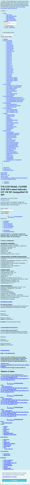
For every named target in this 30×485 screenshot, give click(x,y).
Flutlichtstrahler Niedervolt (12, 134)
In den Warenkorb (5, 211)
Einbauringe (9, 118)
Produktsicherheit (5, 350)
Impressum (6, 439)
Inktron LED (6, 455)
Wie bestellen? (7, 446)
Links (4, 428)
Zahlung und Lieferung (9, 443)
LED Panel (9, 92)
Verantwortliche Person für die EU (9, 327)
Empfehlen (6, 222)
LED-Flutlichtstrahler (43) (10, 462)
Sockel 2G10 (9, 42)
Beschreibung (6, 230)
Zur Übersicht (4, 172)
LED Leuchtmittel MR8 (11, 145)
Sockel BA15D (10, 45)
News (4, 447)
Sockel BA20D (10, 48)
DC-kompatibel (10, 132)
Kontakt (5, 426)
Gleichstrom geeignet (11, 136)
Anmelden (3, 10)
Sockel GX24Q (10, 69)
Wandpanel (9, 129)
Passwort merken (9, 26)
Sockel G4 (8, 61)
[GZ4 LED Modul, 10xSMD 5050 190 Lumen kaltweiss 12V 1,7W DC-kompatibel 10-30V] (15, 401)
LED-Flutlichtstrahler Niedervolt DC (14, 100)
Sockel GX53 (9, 71)
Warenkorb (6, 429)
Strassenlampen (10, 158)
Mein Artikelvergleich (11, 16)
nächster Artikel (4, 176)
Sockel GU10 (9, 65)
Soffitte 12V (9, 154)
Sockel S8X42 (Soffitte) (11, 80)
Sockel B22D (9, 44)
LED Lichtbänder (7, 108)
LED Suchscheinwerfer (11, 93)
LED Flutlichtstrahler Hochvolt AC (14, 97)
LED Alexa (9, 138)
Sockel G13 (9, 57)
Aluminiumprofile (10, 114)
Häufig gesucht (6, 130)
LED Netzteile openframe (12, 122)
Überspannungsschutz (11, 126)
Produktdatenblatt (18, 216)
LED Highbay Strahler (11, 88)
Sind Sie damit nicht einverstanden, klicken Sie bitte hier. (13, 7)
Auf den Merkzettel (7, 225)
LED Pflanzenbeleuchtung (12, 146)
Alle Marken (6, 453)
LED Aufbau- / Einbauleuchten (13, 87)
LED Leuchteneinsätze (11, 91)
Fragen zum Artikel (7, 227)
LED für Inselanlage (11, 140)
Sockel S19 (9, 76)
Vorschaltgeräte (9, 128)
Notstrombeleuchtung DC (12, 153)
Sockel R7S (9, 75)
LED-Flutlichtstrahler (8, 96)
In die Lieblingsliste (8, 223)
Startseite (5, 39)
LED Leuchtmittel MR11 (12, 143)
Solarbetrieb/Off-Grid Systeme (13, 105)
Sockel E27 (9, 53)
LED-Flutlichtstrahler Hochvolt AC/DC (15, 98)
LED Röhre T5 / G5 (11, 149)
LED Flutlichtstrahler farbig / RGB (14, 101)
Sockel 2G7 (9, 43)
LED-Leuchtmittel (7, 40)
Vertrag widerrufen (8, 448)
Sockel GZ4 (9, 73)
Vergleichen (6, 221)
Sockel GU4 (9, 67)
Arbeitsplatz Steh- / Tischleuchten (14, 85)
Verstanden (14, 480)
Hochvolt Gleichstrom (11, 137)
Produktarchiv (6, 161)
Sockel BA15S (9, 47)
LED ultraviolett (10, 150)
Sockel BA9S (9, 49)
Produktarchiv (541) (8, 469)
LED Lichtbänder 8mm (11, 109)
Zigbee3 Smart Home (11, 106)
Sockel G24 (9, 60)
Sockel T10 (9, 81)
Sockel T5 (8, 83)
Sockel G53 (9, 63)
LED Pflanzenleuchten (11, 104)
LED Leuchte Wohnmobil (12, 142)
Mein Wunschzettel (8, 433)
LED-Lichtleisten (10, 94)
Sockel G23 (9, 59)
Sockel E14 (9, 52)
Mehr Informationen (7, 386)
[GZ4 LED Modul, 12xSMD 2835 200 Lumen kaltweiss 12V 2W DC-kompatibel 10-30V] (15, 413)
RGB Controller (10, 124)
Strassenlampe (9, 157)
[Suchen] (15, 35)
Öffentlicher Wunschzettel (9, 434)
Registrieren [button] (12, 27)
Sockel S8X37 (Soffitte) (11, 79)
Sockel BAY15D (10, 51)
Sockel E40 (9, 55)
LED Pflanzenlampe (11, 147)
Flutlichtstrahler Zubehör (12, 120)
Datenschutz (6, 442)
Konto (5, 430)
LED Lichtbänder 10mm (12, 110)
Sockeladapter (9, 125)
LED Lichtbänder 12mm (12, 112)
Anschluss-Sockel (10, 116)
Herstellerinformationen (8, 231)
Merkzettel (6, 432)
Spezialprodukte (7, 102)
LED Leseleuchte (10, 141)
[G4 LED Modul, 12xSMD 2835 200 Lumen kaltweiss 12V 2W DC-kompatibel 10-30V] (15, 389)
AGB (4, 441)
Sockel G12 (9, 56)
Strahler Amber (9, 155)
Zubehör (5, 113)
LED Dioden (9, 121)
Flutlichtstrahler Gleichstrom (12, 133)
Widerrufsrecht (7, 444)
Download (12, 299)
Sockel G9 (8, 64)
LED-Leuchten (6, 84)
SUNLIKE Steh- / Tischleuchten (13, 159)
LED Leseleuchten (10, 89)
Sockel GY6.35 (10, 72)
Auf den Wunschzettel (8, 226)
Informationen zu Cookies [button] (10, 476)
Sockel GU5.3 (9, 68)
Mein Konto (9, 14)
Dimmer (8, 117)
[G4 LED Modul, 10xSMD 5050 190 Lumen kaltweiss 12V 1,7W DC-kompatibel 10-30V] (15, 377)
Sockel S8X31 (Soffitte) (11, 77)
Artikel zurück (4, 174)
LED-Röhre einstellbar (11, 151)
